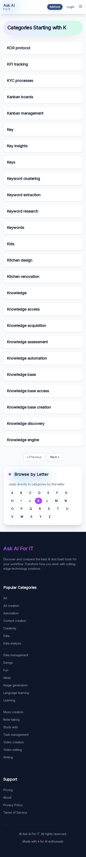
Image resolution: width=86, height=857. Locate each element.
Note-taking (11, 719)
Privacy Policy (13, 805)
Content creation (14, 620)
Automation (11, 613)
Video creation (13, 742)
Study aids (10, 727)
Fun (5, 670)
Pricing (8, 790)
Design (8, 662)
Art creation (11, 605)
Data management (15, 655)
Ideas (7, 677)
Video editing (12, 749)
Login (70, 7)
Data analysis (12, 643)
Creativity (9, 628)
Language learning (16, 693)
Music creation (13, 712)
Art (5, 598)
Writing (8, 757)
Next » (54, 457)
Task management (16, 734)
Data (6, 636)
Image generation (15, 685)
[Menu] (80, 6)
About (7, 797)
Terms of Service (15, 812)
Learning (9, 700)
